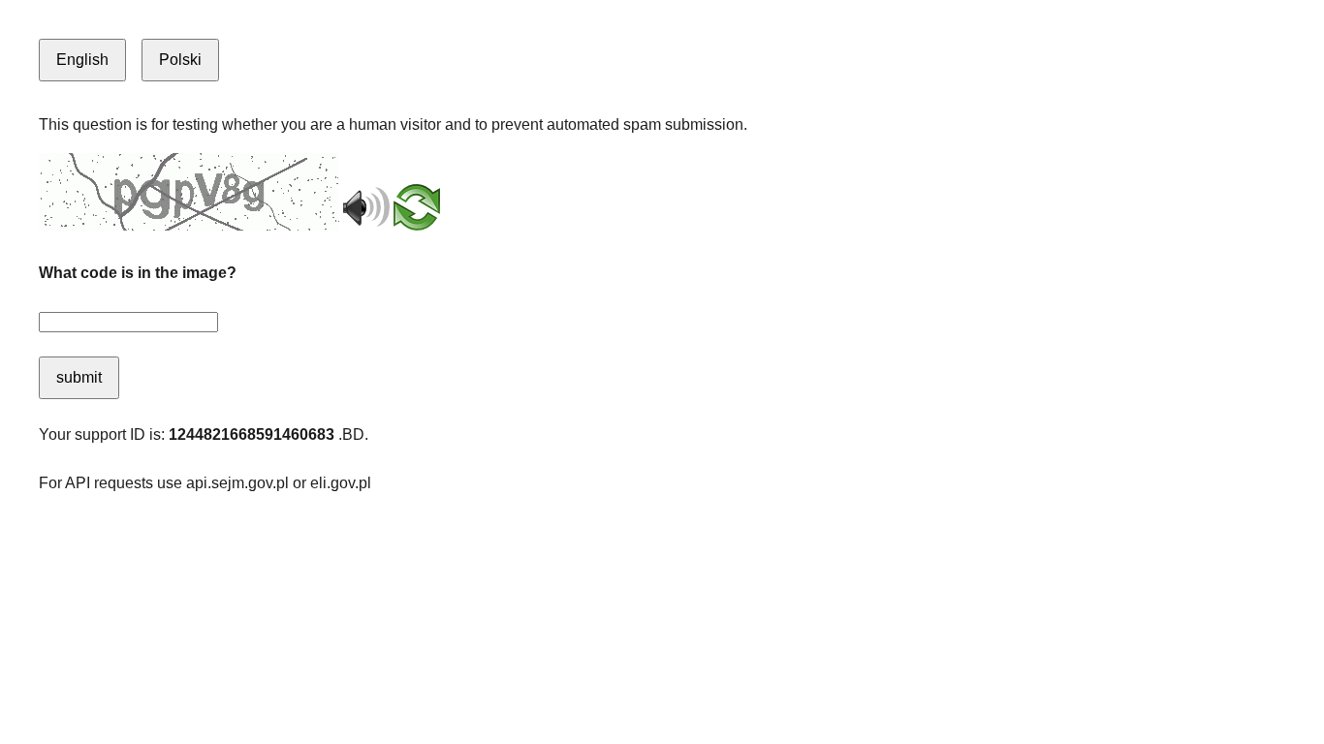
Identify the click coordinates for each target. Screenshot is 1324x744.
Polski (180, 59)
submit (79, 377)
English (82, 59)
